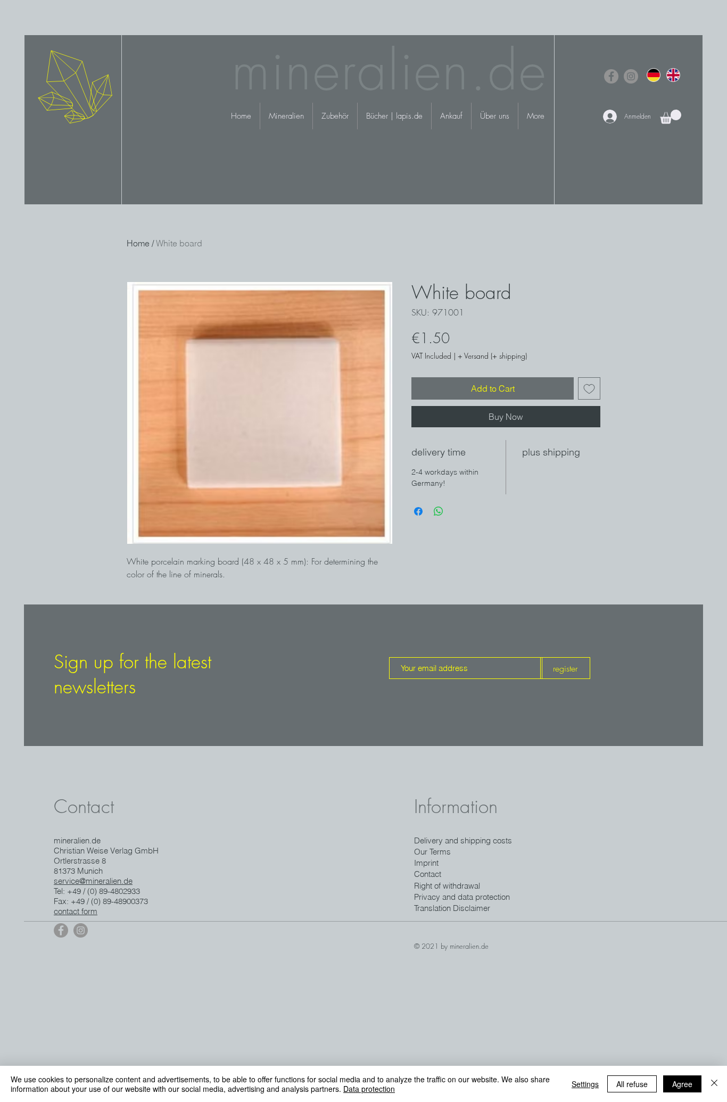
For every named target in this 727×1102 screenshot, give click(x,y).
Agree (682, 1084)
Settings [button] (585, 1084)
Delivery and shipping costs (463, 840)
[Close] (714, 1083)
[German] (653, 74)
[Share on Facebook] (418, 511)
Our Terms (432, 852)
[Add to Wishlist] (589, 388)
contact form (75, 911)
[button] (670, 117)
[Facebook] (611, 76)
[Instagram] (631, 76)
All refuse (632, 1084)
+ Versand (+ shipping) (492, 355)
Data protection (369, 1088)
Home (138, 243)
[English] (673, 74)
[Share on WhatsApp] (438, 511)
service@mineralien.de (93, 881)
